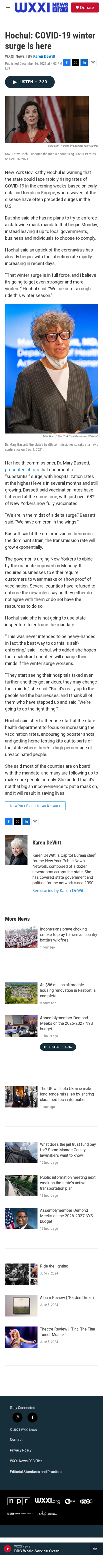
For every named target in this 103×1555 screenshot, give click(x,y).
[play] (7, 1548)
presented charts (22, 469)
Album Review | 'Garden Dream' (67, 1297)
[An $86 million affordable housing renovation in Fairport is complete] (21, 993)
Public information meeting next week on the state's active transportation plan (68, 1183)
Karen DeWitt (44, 56)
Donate (87, 7)
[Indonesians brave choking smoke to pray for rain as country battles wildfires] (21, 937)
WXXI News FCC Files (26, 1461)
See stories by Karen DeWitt (58, 890)
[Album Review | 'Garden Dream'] (21, 1305)
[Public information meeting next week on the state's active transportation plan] (21, 1185)
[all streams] (96, 1548)
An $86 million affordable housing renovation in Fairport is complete (68, 990)
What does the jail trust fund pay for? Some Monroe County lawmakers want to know (68, 1150)
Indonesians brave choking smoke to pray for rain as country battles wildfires (68, 934)
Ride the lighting (54, 1266)
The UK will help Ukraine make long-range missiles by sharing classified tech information (67, 1094)
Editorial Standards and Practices (36, 1472)
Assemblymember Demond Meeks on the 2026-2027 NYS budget (66, 1023)
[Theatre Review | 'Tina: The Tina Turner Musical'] (21, 1337)
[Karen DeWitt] (16, 850)
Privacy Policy (21, 1450)
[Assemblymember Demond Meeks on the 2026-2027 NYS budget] (21, 1026)
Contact (16, 1440)
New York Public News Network (35, 806)
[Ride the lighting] (21, 1274)
